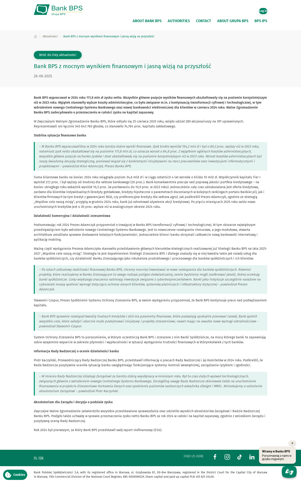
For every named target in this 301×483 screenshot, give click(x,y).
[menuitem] (147, 21)
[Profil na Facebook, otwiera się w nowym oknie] (215, 457)
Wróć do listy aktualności (57, 55)
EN (41, 458)
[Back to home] (60, 10)
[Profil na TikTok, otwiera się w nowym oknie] (239, 457)
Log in (263, 11)
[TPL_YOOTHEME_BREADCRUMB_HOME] (35, 36)
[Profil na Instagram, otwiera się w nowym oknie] (227, 457)
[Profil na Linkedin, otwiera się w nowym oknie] (252, 457)
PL (35, 458)
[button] (15, 475)
